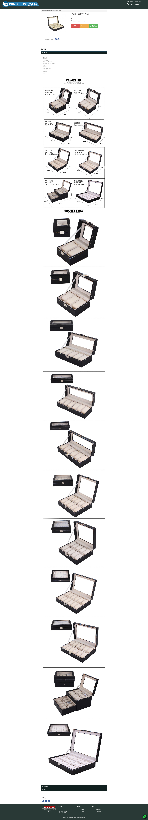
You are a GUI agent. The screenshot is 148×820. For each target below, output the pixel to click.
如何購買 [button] (46, 789)
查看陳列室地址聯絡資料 (93, 26)
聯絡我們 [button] (46, 786)
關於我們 (82, 809)
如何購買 (82, 811)
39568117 (131, 4)
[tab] (74, 52)
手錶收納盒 (47, 10)
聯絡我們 (139, 1)
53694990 (138, 4)
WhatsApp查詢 (85, 25)
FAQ (145, 1)
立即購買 (75, 25)
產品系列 (131, 1)
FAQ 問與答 (99, 811)
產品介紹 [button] (46, 52)
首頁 (43, 10)
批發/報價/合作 (98, 809)
